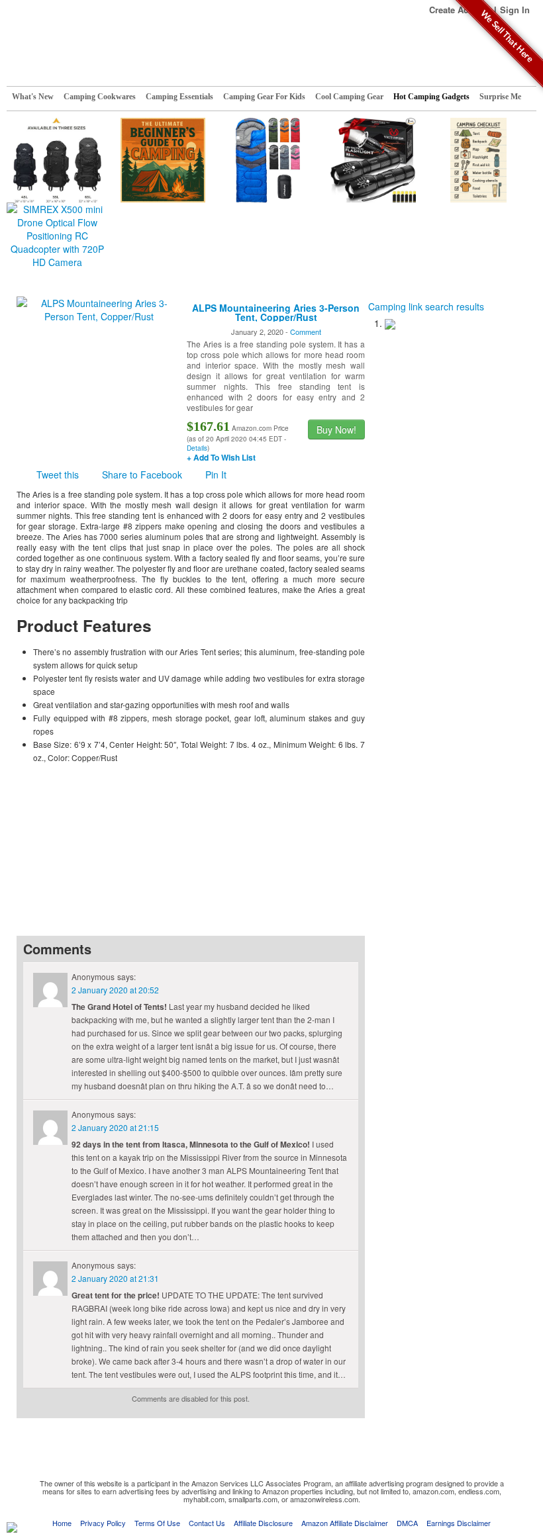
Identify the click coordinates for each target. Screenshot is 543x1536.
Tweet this (57, 474)
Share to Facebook (142, 474)
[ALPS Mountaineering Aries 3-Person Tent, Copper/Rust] (99, 308)
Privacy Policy (103, 1522)
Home (62, 1522)
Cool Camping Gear (349, 96)
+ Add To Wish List (221, 457)
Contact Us (207, 1522)
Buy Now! (336, 429)
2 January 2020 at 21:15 (115, 1127)
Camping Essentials (179, 96)
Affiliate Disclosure (263, 1522)
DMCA (407, 1522)
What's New (33, 96)
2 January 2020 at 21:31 (115, 1278)
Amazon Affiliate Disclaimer (344, 1522)
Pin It (215, 474)
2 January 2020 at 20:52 (115, 989)
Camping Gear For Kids (264, 96)
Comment (305, 331)
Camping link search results (426, 306)
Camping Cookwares (100, 96)
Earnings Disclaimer (458, 1522)
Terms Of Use (157, 1522)
